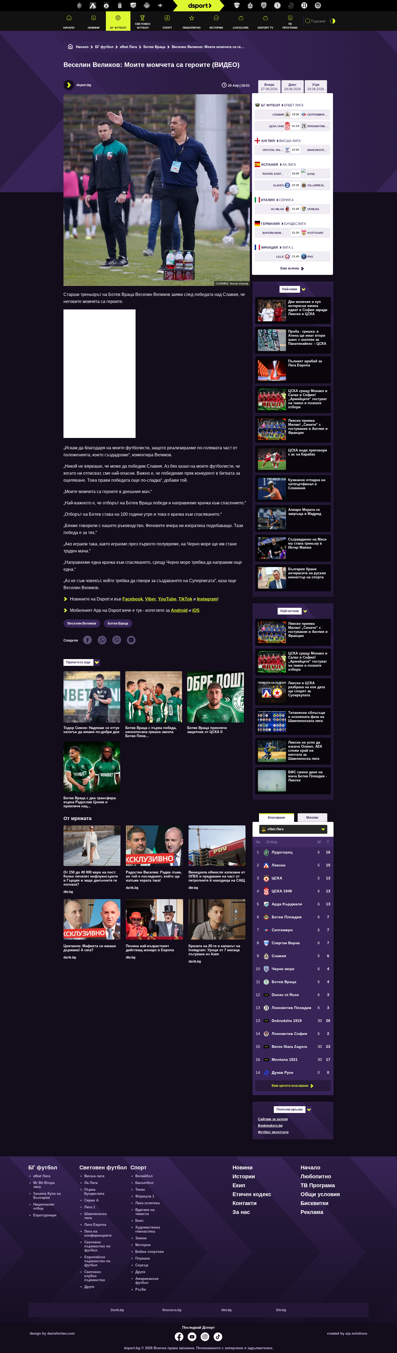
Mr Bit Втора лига (44, 1185)
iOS (196, 610)
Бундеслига (283, 224)
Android (179, 610)
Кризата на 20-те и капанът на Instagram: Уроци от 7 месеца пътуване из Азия (214, 950)
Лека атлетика (147, 1203)
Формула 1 (144, 1196)
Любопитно (192, 27)
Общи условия (320, 1194)
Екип (239, 1185)
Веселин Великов (82, 623)
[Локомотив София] (318, 5)
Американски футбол (147, 1281)
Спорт (167, 27)
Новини (93, 27)
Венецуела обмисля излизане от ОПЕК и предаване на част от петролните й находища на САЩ (217, 876)
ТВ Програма (290, 25)
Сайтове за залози (273, 1119)
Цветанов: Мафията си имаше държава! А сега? (89, 948)
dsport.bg (83, 85)
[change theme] (332, 21)
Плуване (142, 1258)
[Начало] (70, 47)
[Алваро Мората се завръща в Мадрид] (292, 518)
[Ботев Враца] (277, 5)
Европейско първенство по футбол (97, 1261)
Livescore (241, 27)
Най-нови (289, 289)
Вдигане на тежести (144, 1212)
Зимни (141, 1238)
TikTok (185, 599)
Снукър (141, 1265)
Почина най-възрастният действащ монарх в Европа (150, 948)
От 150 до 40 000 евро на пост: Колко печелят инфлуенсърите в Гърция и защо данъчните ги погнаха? (90, 878)
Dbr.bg (281, 1310)
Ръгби (140, 1289)
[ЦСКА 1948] (120, 5)
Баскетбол (144, 1183)
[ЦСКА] (106, 5)
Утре (315, 87)
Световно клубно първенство (94, 1276)
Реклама (312, 1212)
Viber (150, 599)
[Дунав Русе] (291, 5)
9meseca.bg (171, 1310)
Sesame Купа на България (47, 1196)
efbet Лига (128, 47)
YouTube (167, 599)
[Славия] (250, 5)
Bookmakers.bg (270, 1126)
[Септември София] (160, 6)
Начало (69, 27)
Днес (292, 87)
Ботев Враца (154, 47)
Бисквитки (314, 1203)
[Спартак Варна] (237, 5)
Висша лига (281, 141)
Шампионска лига (95, 1216)
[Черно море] (264, 5)
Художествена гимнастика (147, 1229)
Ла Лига (278, 165)
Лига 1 (277, 247)
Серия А (277, 200)
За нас (241, 1212)
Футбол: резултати (273, 1132)
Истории (216, 27)
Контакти (245, 1203)
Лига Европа (95, 1225)
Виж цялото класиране (290, 1086)
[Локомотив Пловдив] (304, 5)
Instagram (207, 599)
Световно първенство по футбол (97, 1246)
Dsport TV (265, 27)
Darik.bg (117, 1310)
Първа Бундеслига (94, 1191)
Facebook (132, 599)
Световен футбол (142, 25)
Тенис (140, 1189)
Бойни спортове (149, 1252)
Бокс (139, 1221)
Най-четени (289, 611)
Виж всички (289, 268)
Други (89, 1287)
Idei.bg (226, 1310)
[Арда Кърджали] (133, 5)
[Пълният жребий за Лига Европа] (292, 370)
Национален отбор (43, 1206)
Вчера (269, 87)
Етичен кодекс (252, 1194)
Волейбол (144, 1176)
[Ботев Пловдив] (147, 5)
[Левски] (93, 5)
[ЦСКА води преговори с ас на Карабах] (292, 459)
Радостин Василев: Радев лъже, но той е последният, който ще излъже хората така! (154, 876)
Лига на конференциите (98, 1233)
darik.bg (132, 888)
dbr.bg (68, 892)
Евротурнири (44, 1215)
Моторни (143, 1245)
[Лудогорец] (79, 5)
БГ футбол (118, 27)
